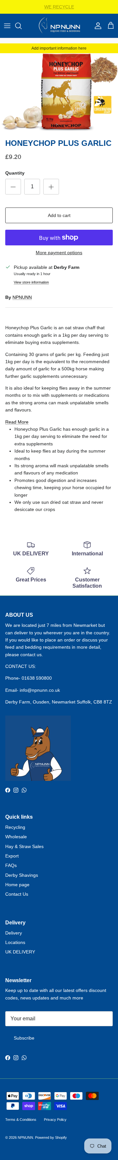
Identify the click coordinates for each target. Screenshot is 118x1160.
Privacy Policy (55, 1119)
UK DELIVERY (20, 951)
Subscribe (24, 1038)
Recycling (15, 827)
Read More (17, 422)
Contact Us (16, 894)
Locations (15, 942)
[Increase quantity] (51, 186)
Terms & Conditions (20, 1119)
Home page (17, 884)
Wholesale (16, 836)
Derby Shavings (21, 875)
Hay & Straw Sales (24, 846)
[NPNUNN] (59, 26)
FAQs (11, 865)
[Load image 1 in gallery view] (59, 92)
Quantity (15, 173)
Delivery (13, 933)
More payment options (59, 252)
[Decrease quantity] (13, 186)
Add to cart (59, 215)
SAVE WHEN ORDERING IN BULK (59, 9)
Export (12, 855)
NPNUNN (22, 297)
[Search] (21, 26)
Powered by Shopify (51, 1137)
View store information (31, 282)
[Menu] (7, 26)
